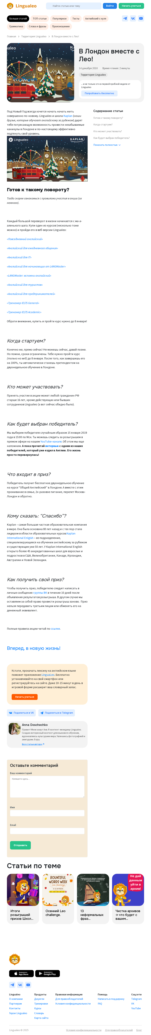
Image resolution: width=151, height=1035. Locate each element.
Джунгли (39, 999)
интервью (52, 446)
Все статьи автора (32, 744)
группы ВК (40, 593)
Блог (139, 1030)
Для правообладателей (69, 999)
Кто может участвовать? (107, 131)
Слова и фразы (37, 26)
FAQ (100, 1004)
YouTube (136, 1008)
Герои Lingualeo (18, 1013)
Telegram (136, 999)
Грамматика (16, 26)
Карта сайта (41, 1018)
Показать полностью (105, 145)
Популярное (59, 18)
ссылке (55, 629)
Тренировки (41, 1004)
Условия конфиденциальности (73, 1004)
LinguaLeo (47, 675)
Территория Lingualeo (93, 75)
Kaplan (67, 116)
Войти (110, 5)
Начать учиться (131, 5)
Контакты (14, 1008)
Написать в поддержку (111, 999)
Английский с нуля (95, 18)
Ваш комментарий (21, 773)
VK (132, 1004)
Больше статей (18, 18)
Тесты (75, 18)
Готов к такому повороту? (108, 118)
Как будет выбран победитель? (111, 138)
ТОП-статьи (40, 18)
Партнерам (15, 1004)
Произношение (61, 26)
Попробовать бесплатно (99, 93)
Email (13, 825)
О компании (16, 999)
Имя (12, 807)
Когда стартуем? (103, 124)
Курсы (37, 1008)
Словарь (39, 1013)
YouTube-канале (51, 442)
